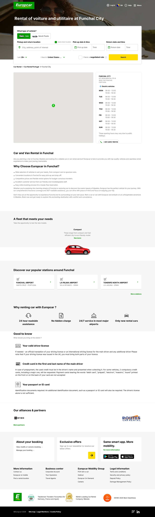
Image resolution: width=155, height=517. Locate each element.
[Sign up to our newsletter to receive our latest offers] (91, 455)
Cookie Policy (55, 512)
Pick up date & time (81, 42)
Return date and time (115, 42)
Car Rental (18, 67)
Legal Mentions (43, 512)
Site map (32, 512)
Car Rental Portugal (31, 67)
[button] (53, 106)
